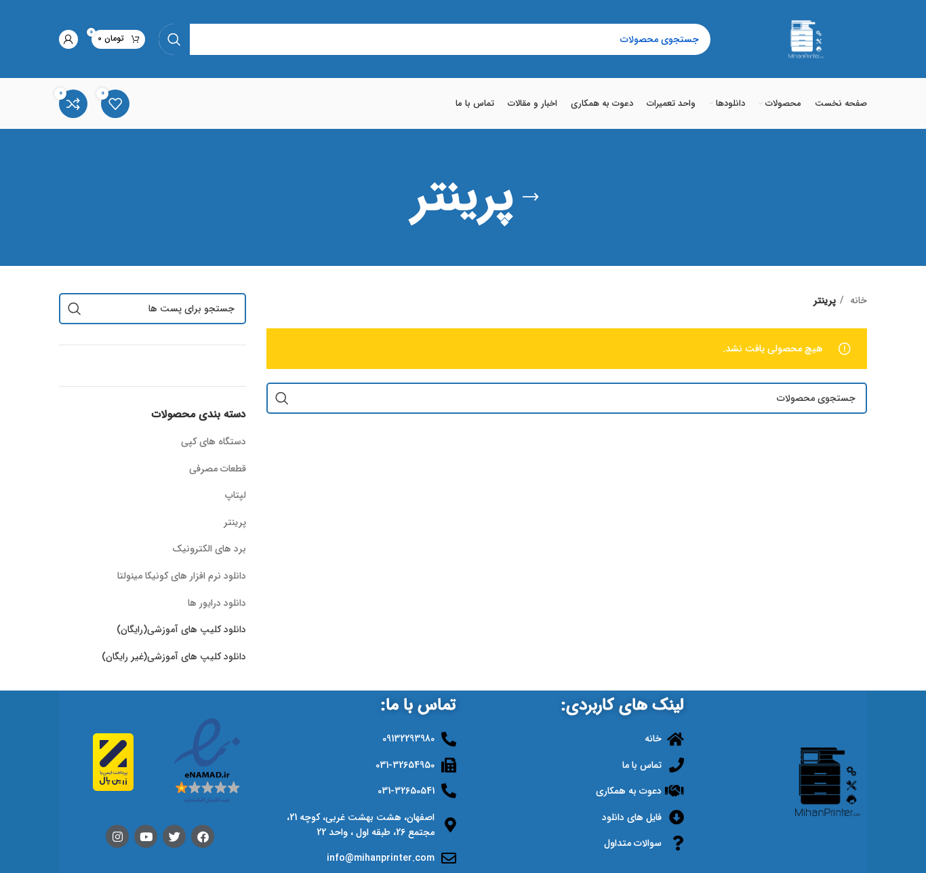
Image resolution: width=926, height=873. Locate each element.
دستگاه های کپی (213, 441)
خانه (857, 300)
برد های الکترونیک (209, 548)
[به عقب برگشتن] (531, 197)
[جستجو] (174, 39)
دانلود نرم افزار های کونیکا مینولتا (181, 575)
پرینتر (235, 522)
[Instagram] (117, 836)
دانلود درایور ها (217, 603)
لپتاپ (235, 495)
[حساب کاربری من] (68, 39)
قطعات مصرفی (217, 468)
